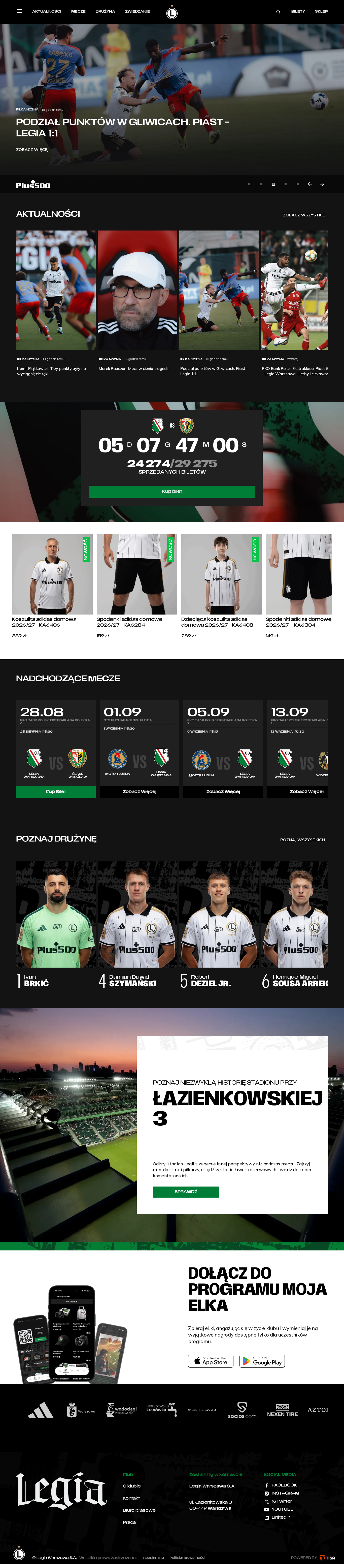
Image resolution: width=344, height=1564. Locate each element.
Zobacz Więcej (139, 792)
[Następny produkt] (332, 587)
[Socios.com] (189, 1410)
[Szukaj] (278, 12)
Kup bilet (172, 492)
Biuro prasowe (139, 1511)
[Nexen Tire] (230, 1410)
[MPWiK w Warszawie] (68, 1410)
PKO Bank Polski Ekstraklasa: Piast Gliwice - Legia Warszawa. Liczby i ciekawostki (116, 123)
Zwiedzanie (137, 12)
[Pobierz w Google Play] (262, 1361)
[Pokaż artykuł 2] (261, 184)
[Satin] (310, 1410)
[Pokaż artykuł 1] (249, 184)
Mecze (78, 12)
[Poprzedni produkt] (12, 587)
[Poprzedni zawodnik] (16, 919)
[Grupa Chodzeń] (149, 1410)
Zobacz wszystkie (304, 214)
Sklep (321, 12)
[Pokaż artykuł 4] (286, 184)
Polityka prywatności (187, 1557)
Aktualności (46, 12)
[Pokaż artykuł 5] (298, 184)
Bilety (298, 12)
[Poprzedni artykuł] (310, 184)
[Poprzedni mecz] (16, 749)
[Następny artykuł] (322, 184)
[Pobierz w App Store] (210, 1361)
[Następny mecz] (328, 749)
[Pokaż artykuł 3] (273, 184)
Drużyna (105, 12)
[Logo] (172, 12)
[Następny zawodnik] (328, 919)
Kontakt (131, 1499)
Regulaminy (153, 1557)
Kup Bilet (56, 792)
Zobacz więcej (32, 149)
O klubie (132, 1486)
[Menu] (19, 11)
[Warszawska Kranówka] (109, 1410)
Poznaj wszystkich (302, 839)
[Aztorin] (270, 1410)
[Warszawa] (28, 1410)
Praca (129, 1523)
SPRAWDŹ (186, 1192)
